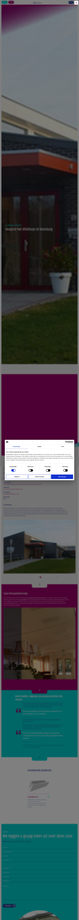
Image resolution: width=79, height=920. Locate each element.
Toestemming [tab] (16, 446)
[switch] (31, 471)
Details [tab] (39, 446)
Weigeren (17, 476)
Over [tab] (62, 446)
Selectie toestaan (39, 476)
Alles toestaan (62, 476)
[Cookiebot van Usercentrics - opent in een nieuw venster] (66, 442)
